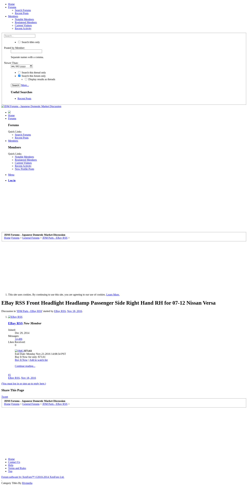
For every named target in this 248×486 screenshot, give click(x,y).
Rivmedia (27, 483)
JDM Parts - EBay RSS (29, 311)
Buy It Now (21, 360)
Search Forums (23, 10)
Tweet (4, 396)
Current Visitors (23, 25)
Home (11, 4)
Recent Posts (22, 13)
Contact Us (14, 462)
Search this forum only (33, 75)
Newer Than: (11, 62)
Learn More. (113, 294)
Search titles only (30, 42)
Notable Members (24, 19)
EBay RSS (60, 311)
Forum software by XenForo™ (32, 477)
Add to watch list (38, 360)
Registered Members (26, 22)
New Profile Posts (24, 169)
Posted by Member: (14, 47)
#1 (9, 374)
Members (13, 16)
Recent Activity (23, 28)
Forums (12, 7)
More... (25, 85)
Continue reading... (25, 366)
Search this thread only (33, 72)
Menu (11, 174)
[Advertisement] (102, 208)
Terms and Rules (17, 468)
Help (10, 465)
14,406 (18, 339)
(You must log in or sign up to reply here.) (23, 383)
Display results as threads (41, 79)
